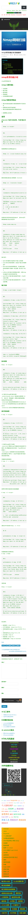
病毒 (23, 814)
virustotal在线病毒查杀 (8, 723)
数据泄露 (20, 809)
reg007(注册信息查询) (8, 716)
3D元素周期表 (14, 753)
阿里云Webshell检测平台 (9, 733)
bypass (19, 800)
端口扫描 (11, 70)
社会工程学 (5, 817)
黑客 (12, 817)
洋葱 (18, 811)
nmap (3, 645)
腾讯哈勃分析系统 (7, 725)
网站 (3, 693)
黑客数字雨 (14, 747)
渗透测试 (21, 54)
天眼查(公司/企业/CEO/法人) (9, 714)
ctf (21, 800)
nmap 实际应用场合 (9, 67)
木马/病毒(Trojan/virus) (10, 850)
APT (2, 800)
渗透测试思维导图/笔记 (10, 857)
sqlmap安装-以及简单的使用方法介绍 (17, 651)
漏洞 (11, 814)
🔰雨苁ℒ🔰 (14, 3)
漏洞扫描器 (17, 814)
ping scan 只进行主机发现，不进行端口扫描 (16, 69)
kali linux (11, 802)
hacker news (4, 802)
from (3, 642)
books (8, 800)
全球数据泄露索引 (8, 838)
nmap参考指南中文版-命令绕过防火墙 (11, 649)
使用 (6, 68)
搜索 (24, 7)
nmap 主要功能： (8, 65)
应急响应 (6, 809)
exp (23, 800)
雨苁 (12, 54)
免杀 (23, 805)
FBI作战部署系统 (14, 742)
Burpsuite (6, 833)
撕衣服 (14, 751)
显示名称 (4, 681)
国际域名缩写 (14, 762)
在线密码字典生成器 (14, 757)
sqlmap (21, 802)
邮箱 (3, 687)
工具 (6, 645)
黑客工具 (5, 820)
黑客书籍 (16, 817)
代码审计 (15, 805)
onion (17, 802)
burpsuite (14, 800)
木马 (10, 811)
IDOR (7, 802)
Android (5, 829)
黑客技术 (5, 56)
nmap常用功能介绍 (7, 64)
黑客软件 (18, 645)
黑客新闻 (22, 820)
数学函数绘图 (14, 759)
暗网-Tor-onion (8, 848)
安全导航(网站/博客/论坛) (11, 841)
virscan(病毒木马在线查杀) (9, 726)
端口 (10, 817)
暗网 (3, 811)
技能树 (17, 54)
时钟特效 (14, 755)
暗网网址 (6, 811)
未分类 (5, 852)
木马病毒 (14, 811)
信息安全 (19, 805)
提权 (15, 809)
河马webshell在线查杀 (8, 735)
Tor (24, 802)
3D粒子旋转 (14, 744)
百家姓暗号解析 (14, 749)
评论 (3, 662)
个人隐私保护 (7, 805)
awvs (5, 800)
